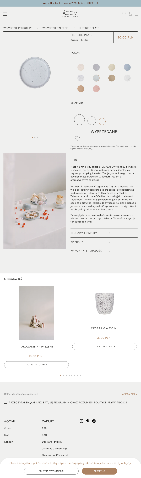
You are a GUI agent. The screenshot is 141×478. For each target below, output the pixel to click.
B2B (44, 428)
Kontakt (8, 442)
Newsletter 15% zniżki (55, 455)
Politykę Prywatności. (110, 402)
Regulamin (61, 402)
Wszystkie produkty (17, 28)
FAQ (44, 435)
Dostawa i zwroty (52, 442)
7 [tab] (77, 375)
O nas (7, 428)
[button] (5, 14)
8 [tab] (80, 375)
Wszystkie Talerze (55, 28)
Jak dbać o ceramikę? (54, 448)
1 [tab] (32, 137)
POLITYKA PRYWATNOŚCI (51, 471)
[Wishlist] (124, 14)
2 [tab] (34, 137)
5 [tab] (71, 375)
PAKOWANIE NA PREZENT (36, 346)
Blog (6, 435)
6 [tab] (74, 375)
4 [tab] (69, 375)
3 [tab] (37, 137)
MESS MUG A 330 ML (104, 328)
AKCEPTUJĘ (99, 471)
